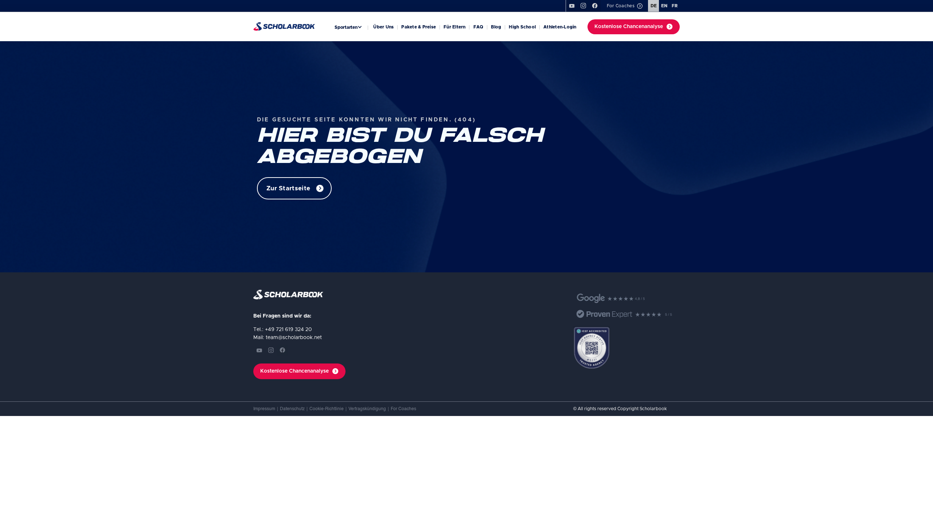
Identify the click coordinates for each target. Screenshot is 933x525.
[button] (349, 26)
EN (664, 6)
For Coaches (403, 409)
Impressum (264, 409)
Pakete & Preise (418, 27)
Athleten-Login (560, 27)
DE (654, 6)
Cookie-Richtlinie (326, 409)
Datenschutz (292, 409)
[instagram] (271, 350)
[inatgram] (583, 6)
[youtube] (571, 6)
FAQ (478, 27)
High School (522, 27)
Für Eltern (455, 27)
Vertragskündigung (367, 409)
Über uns (383, 27)
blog (496, 27)
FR (675, 6)
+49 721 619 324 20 (288, 329)
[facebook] (595, 6)
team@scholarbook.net (294, 337)
